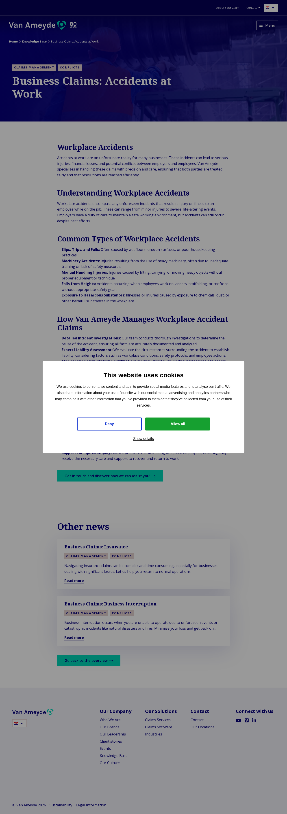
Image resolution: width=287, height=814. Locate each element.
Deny (109, 424)
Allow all (178, 424)
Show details (143, 439)
